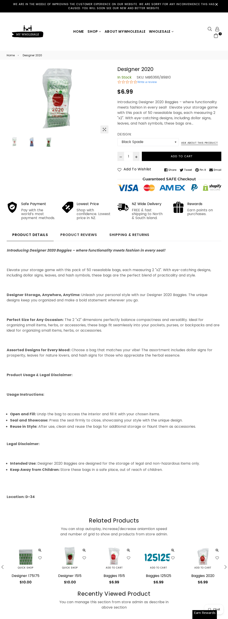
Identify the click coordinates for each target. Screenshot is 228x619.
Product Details (30, 234)
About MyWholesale (125, 31)
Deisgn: (124, 134)
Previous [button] (12, 101)
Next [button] (105, 101)
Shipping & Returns (129, 234)
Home (78, 31)
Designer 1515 (25, 575)
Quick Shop (25, 567)
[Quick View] (40, 550)
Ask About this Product (199, 143)
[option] (59, 100)
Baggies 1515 (70, 575)
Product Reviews (78, 234)
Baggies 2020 (158, 575)
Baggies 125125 (114, 575)
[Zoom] (104, 129)
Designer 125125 (202, 575)
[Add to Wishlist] (40, 558)
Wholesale (160, 31)
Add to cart (69, 567)
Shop (93, 31)
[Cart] (216, 35)
